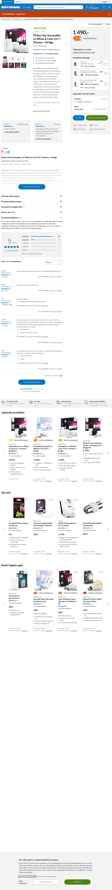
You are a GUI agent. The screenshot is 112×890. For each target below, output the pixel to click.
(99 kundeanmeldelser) (15, 603)
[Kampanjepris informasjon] (102, 64)
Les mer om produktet (41, 111)
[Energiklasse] (77, 38)
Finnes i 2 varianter (89, 66)
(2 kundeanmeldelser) (15, 456)
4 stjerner (25, 240)
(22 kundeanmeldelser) (40, 530)
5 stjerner (25, 236)
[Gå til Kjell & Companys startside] (11, 7)
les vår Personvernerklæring (45, 876)
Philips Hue (42, 46)
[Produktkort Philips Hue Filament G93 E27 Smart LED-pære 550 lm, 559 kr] (93, 580)
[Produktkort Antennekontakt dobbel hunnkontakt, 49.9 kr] (93, 508)
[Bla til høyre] (108, 453)
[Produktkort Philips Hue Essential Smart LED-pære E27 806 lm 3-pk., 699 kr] (44, 580)
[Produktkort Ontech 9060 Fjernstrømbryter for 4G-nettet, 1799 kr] (68, 508)
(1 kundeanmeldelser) (39, 456)
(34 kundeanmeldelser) (64, 608)
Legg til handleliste (96, 24)
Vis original (44, 305)
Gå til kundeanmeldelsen (11, 132)
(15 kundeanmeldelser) (40, 606)
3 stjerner (25, 243)
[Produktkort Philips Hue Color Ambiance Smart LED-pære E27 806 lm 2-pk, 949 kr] (68, 580)
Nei (59, 276)
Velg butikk (48, 481)
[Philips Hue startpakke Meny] (41, 19)
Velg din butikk (78, 109)
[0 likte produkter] (104, 7)
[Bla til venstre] (4, 453)
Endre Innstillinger (23, 882)
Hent (80, 118)
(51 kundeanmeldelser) (64, 530)
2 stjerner (25, 246)
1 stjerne (25, 250)
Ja (54, 276)
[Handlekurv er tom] (109, 7)
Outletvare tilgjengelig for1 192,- (84, 52)
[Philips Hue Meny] (22, 19)
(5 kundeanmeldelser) (89, 606)
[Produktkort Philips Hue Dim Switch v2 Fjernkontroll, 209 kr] (19, 580)
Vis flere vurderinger (32, 382)
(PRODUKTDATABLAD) (90, 38)
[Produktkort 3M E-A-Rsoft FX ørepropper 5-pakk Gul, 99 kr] (19, 508)
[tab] (8, 2)
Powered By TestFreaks (52, 375)
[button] (5, 59)
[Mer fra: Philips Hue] (5, 152)
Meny (28, 7)
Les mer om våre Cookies (27, 876)
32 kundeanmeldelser (52, 53)
